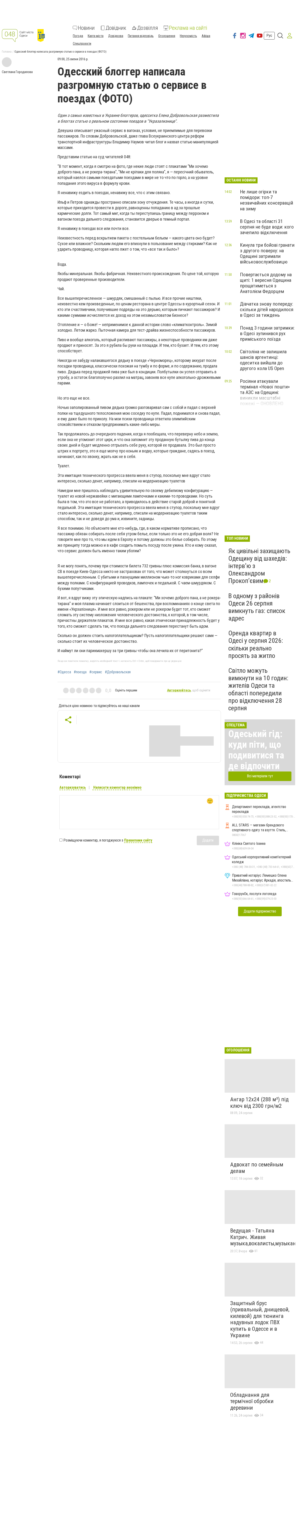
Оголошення (166, 36)
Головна (7, 51)
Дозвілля (147, 28)
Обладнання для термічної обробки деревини (252, 1401)
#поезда (80, 672)
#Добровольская (118, 672)
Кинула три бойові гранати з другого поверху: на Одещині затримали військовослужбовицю (267, 253)
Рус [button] (269, 35)
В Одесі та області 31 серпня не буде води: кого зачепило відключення (267, 227)
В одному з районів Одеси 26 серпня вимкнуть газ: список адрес (256, 607)
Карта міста (95, 36)
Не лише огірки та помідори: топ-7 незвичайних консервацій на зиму (266, 200)
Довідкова (115, 36)
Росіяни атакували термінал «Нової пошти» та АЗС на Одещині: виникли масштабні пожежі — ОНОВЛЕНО (265, 392)
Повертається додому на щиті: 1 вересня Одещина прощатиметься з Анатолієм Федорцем (266, 283)
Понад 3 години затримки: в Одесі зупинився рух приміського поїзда (267, 333)
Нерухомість (188, 36)
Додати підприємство (260, 911)
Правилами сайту (138, 840)
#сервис (95, 672)
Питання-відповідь (141, 36)
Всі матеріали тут (260, 776)
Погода (78, 36)
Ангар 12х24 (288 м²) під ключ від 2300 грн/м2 (259, 1102)
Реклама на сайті (188, 28)
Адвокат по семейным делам (256, 1167)
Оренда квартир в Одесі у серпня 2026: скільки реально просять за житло (255, 644)
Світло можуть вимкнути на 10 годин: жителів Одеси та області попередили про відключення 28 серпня (258, 689)
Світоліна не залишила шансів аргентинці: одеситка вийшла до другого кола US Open (263, 360)
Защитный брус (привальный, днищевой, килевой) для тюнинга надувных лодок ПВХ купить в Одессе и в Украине (259, 1319)
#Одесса (64, 672)
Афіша (206, 36)
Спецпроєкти (82, 43)
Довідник (116, 28)
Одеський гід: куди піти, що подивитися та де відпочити (256, 749)
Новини (86, 28)
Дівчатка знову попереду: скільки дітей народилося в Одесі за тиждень (266, 309)
